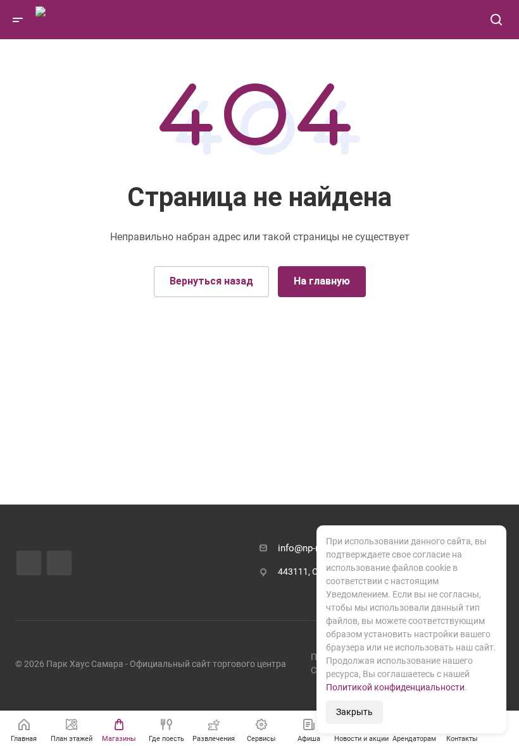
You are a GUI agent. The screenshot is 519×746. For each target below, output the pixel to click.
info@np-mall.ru (311, 548)
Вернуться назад (211, 281)
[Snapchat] (59, 563)
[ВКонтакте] (28, 563)
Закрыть (354, 712)
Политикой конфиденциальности (395, 687)
